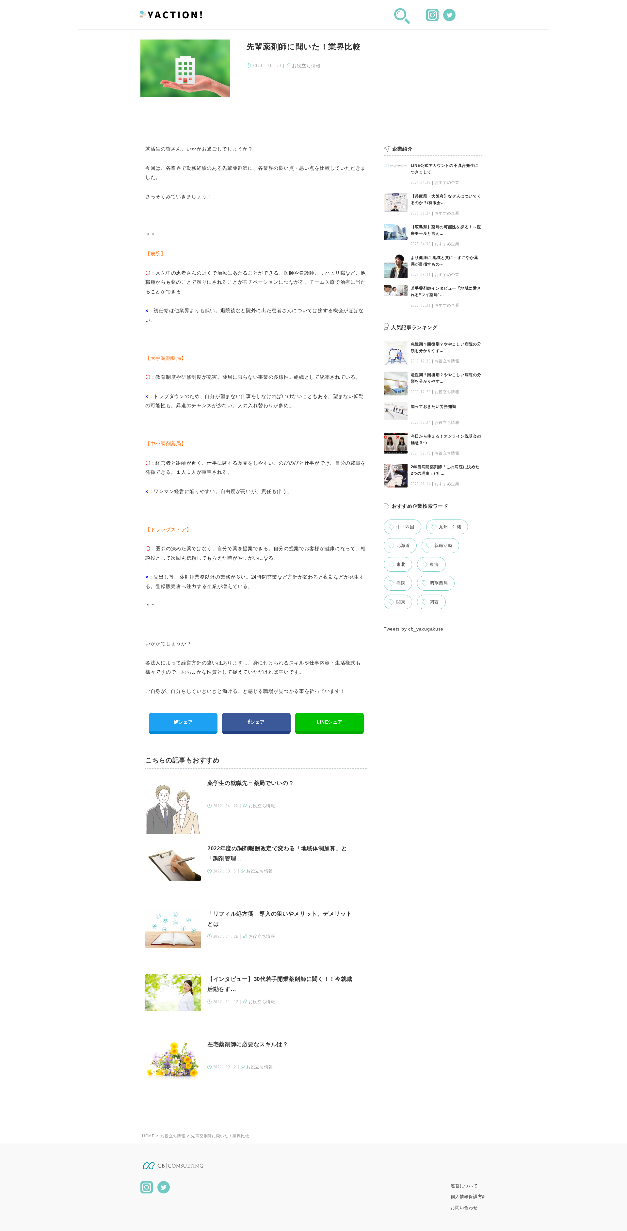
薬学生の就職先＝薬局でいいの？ (250, 783)
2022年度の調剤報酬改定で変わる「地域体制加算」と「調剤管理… (277, 853)
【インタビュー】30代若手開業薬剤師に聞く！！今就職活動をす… (279, 984)
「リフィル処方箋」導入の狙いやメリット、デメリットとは (279, 919)
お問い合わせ (464, 1207)
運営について (464, 1185)
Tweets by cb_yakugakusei (414, 628)
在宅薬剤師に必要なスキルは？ (247, 1044)
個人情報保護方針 (469, 1196)
